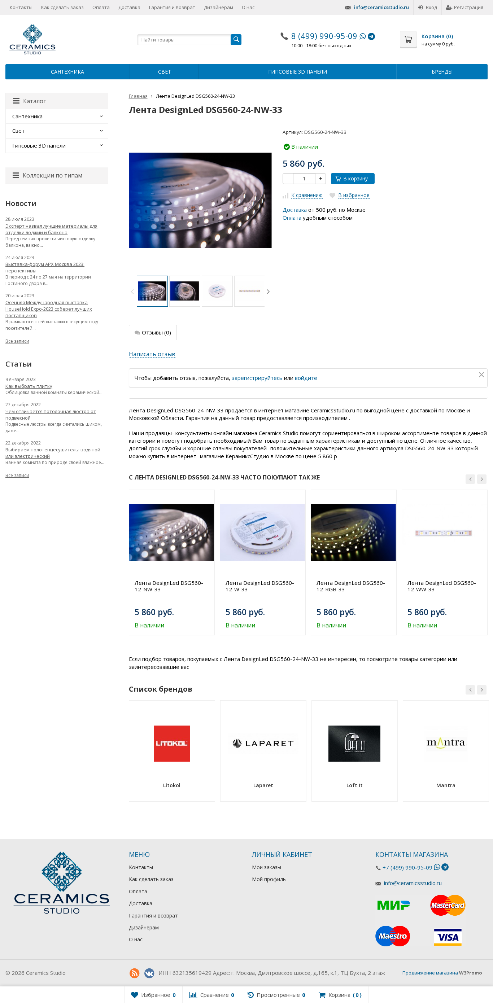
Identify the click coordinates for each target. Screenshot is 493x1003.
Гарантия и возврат (172, 7)
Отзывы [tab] (156, 332)
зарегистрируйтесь (257, 377)
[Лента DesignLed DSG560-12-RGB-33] (353, 532)
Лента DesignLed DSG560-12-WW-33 (441, 585)
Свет (164, 71)
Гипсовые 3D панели (297, 71)
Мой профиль (269, 879)
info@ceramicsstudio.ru (381, 7)
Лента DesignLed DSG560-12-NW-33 (169, 585)
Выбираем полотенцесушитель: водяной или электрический (52, 452)
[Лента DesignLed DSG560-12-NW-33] (171, 532)
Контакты (21, 7)
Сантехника (67, 71)
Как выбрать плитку (28, 386)
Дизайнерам (218, 7)
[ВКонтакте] (149, 973)
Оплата (101, 7)
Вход (431, 7)
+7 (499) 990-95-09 (407, 867)
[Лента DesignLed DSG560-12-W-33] (262, 532)
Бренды (442, 71)
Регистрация (468, 7)
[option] (152, 291)
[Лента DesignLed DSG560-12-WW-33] (444, 532)
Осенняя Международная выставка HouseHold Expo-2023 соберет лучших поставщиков (48, 309)
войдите (306, 377)
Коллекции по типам (52, 175)
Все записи (17, 341)
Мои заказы (266, 867)
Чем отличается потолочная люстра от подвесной (50, 414)
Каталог (34, 101)
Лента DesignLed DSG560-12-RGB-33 (351, 585)
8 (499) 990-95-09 (324, 35)
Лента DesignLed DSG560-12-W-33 (260, 585)
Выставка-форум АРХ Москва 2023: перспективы (44, 267)
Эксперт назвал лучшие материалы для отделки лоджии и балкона (51, 229)
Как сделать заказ (62, 7)
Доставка (129, 7)
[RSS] (134, 973)
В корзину (355, 178)
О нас (248, 7)
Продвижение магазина (430, 972)
